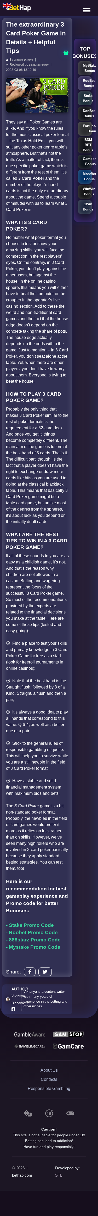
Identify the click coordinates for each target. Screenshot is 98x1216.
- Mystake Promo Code (33, 946)
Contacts (49, 1078)
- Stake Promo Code (30, 924)
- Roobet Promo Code (32, 931)
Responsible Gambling (49, 1087)
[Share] (30, 971)
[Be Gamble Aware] (29, 1033)
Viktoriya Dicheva (26, 59)
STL (58, 1174)
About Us (49, 1069)
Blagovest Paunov (42, 64)
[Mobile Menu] (87, 8)
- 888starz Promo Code (33, 939)
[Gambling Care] (29, 1045)
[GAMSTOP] (68, 1033)
